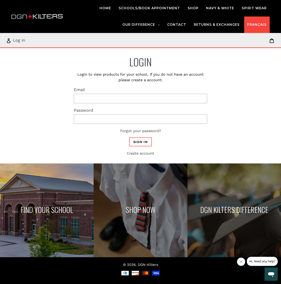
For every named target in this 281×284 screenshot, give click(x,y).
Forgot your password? (140, 131)
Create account (140, 153)
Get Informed (234, 210)
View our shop (140, 210)
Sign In (140, 142)
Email (79, 89)
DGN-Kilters (148, 265)
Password (83, 110)
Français (257, 25)
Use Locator (47, 210)
